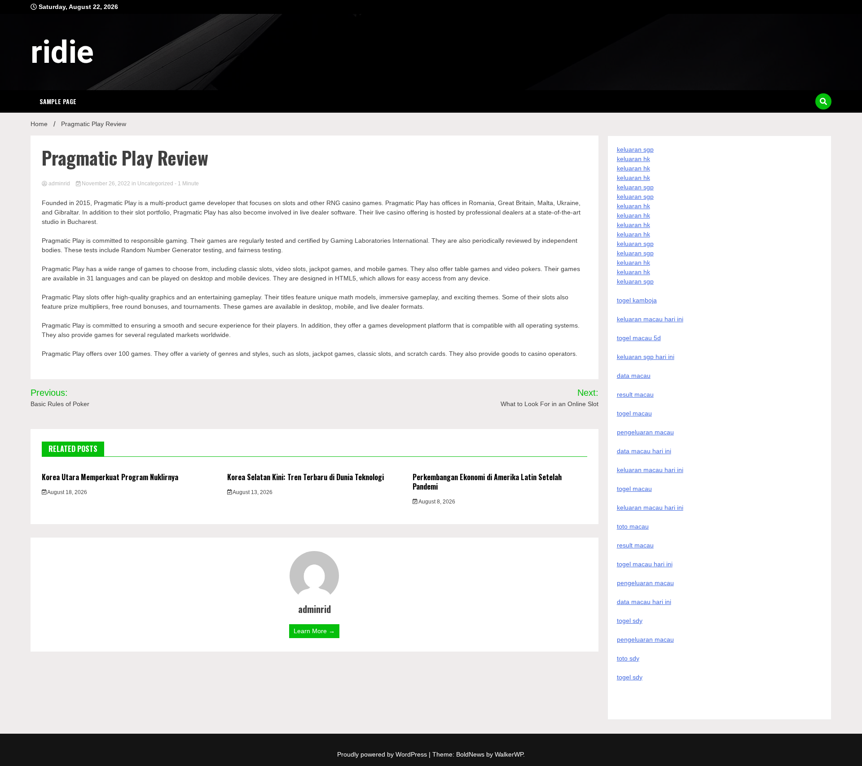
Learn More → (314, 631)
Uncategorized (155, 183)
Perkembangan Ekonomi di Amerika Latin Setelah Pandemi (487, 482)
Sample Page (58, 101)
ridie (62, 52)
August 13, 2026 (252, 492)
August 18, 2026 (66, 492)
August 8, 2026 (436, 502)
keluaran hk (633, 158)
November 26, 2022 (106, 183)
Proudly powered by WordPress (383, 754)
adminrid (59, 183)
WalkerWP (509, 754)
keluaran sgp (635, 149)
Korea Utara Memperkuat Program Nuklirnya (110, 477)
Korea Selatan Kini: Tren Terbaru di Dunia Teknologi (305, 477)
